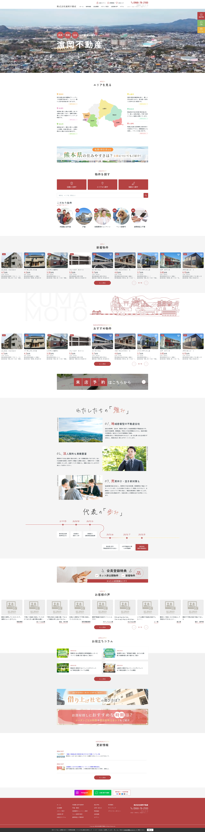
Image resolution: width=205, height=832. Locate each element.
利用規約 (110, 805)
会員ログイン (102, 3)
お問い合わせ (98, 808)
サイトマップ (112, 808)
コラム (122, 6)
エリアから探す (102, 187)
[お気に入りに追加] (20, 255)
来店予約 (96, 805)
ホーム (82, 6)
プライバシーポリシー (114, 811)
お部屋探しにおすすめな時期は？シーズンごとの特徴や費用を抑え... (83, 767)
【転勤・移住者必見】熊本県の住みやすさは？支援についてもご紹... (83, 754)
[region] (102, 761)
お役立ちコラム (61, 817)
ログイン (96, 817)
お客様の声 (114, 6)
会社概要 (96, 6)
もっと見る (102, 283)
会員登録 (96, 814)
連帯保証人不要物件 (78, 817)
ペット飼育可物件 (77, 814)
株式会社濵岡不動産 (141, 805)
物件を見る (72, 104)
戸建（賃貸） (76, 808)
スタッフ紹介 (105, 6)
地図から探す (133, 187)
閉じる (150, 830)
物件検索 (88, 6)
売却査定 (96, 811)
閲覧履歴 (112, 3)
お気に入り (121, 3)
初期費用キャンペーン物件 (80, 811)
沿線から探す (71, 187)
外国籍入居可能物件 (78, 805)
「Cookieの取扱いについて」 (129, 830)
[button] (134, 283)
